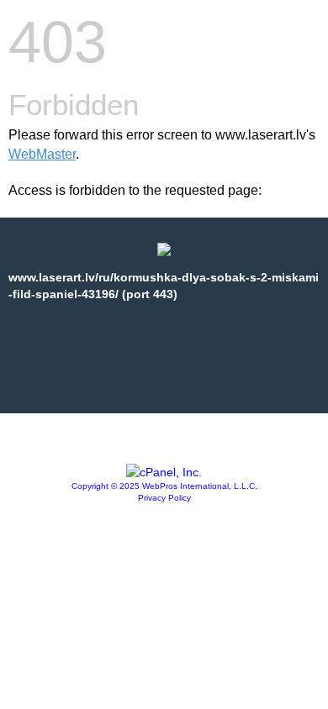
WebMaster (42, 154)
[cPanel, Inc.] (164, 472)
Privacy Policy (164, 497)
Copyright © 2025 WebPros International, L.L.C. (164, 486)
